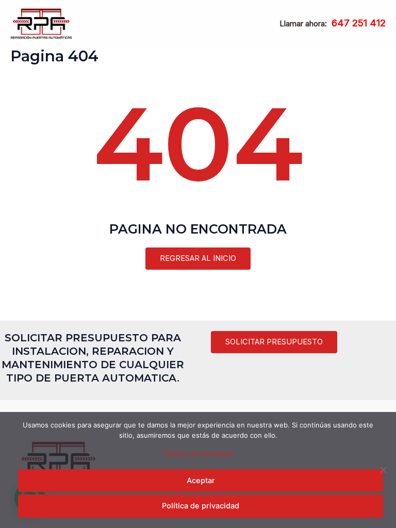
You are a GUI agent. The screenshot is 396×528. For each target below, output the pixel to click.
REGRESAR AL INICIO (198, 258)
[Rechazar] (383, 470)
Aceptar (201, 480)
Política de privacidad (198, 453)
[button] (274, 342)
